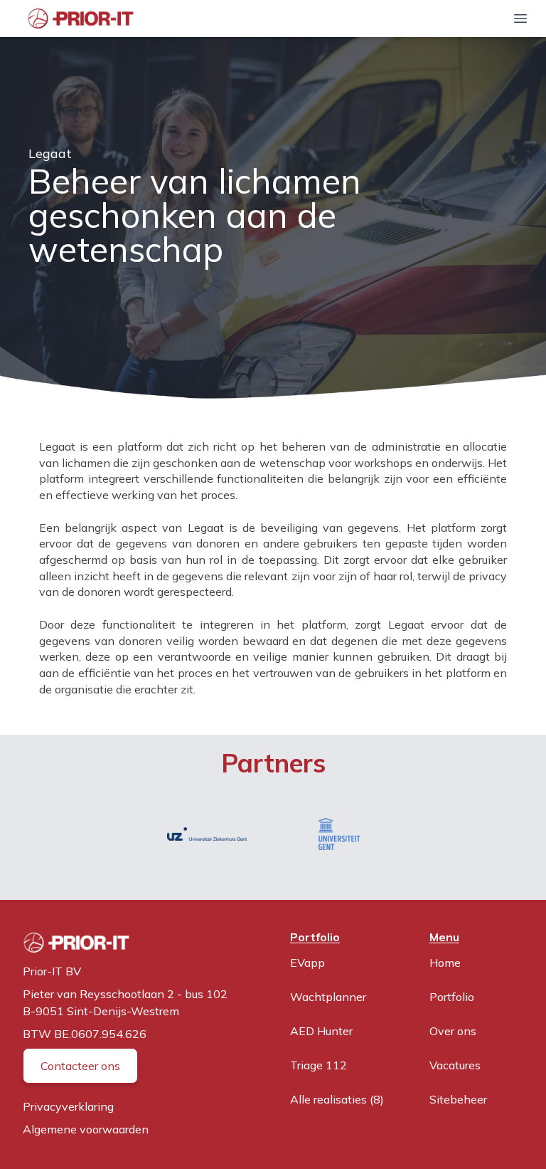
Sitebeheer (458, 1099)
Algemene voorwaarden (86, 1129)
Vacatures (455, 1065)
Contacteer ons (80, 1066)
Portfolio (451, 997)
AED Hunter (321, 1031)
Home (445, 962)
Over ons (452, 1031)
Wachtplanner (328, 997)
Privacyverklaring (68, 1106)
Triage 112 (318, 1065)
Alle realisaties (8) (337, 1099)
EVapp (307, 962)
